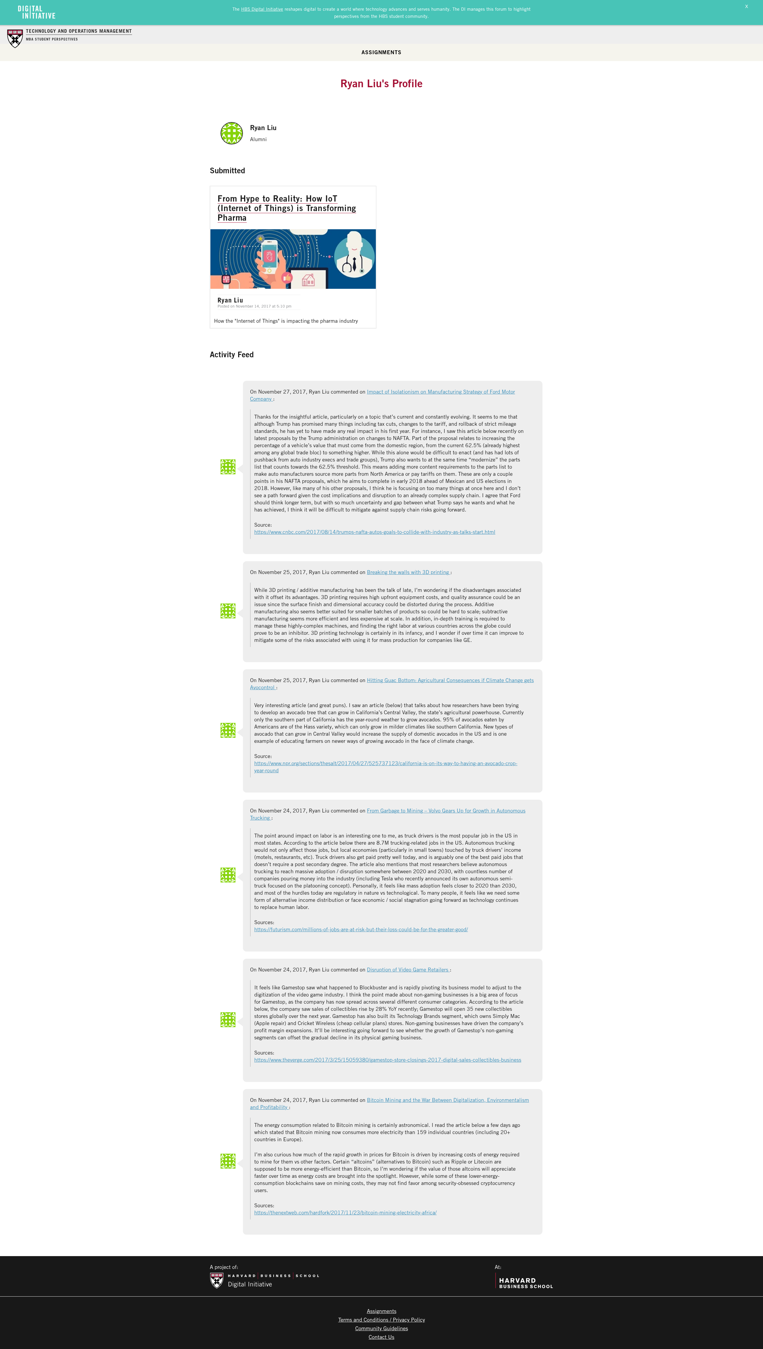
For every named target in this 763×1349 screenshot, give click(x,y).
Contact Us (381, 1337)
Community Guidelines (381, 1328)
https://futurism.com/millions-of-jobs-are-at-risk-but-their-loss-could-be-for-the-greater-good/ (361, 929)
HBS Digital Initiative (262, 9)
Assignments (381, 52)
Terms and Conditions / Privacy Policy (381, 1319)
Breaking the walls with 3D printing (408, 572)
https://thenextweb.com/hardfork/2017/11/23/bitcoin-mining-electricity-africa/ (345, 1212)
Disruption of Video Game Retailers (408, 969)
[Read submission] (293, 257)
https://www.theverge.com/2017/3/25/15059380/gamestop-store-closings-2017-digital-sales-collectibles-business (387, 1059)
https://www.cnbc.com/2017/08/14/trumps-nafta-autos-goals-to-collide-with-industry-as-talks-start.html (374, 531)
